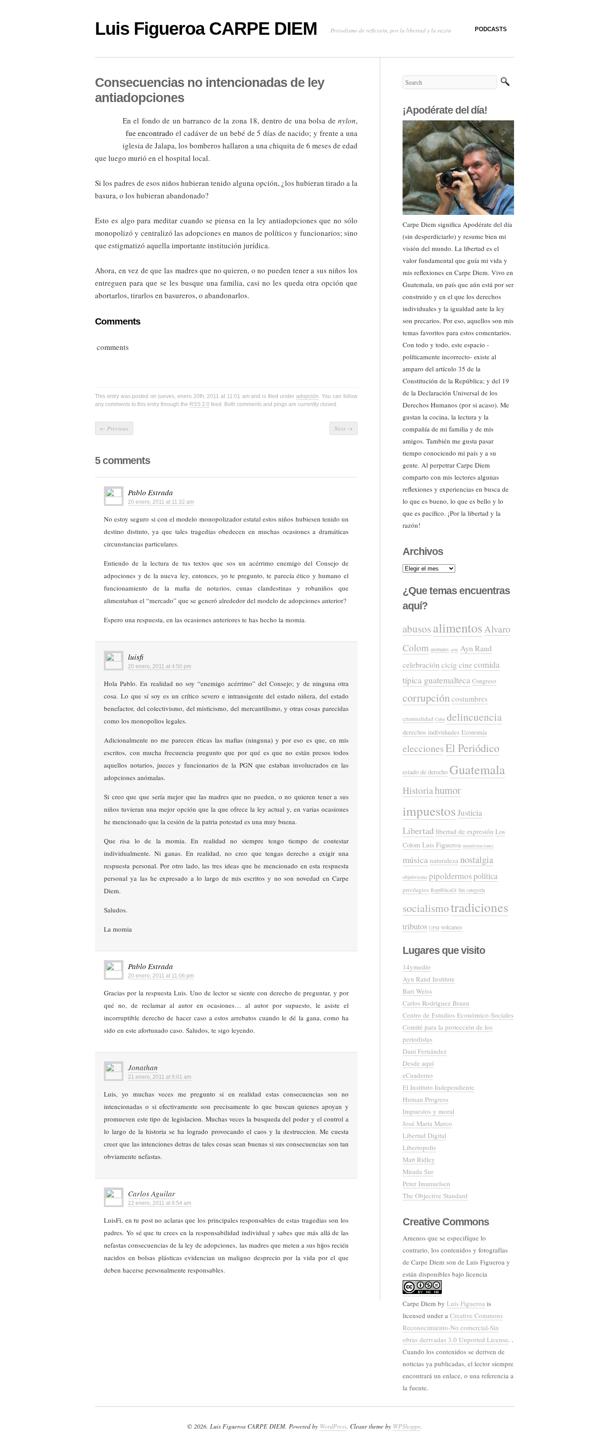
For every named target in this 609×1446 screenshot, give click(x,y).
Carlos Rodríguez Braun (436, 1002)
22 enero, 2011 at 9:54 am (159, 1203)
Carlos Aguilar (151, 1193)
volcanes (451, 927)
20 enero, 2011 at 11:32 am (161, 502)
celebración (421, 664)
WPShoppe (406, 1426)
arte (454, 649)
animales (440, 649)
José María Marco (427, 1123)
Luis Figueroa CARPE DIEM (206, 28)
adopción (307, 396)
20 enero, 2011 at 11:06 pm (161, 976)
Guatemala (477, 769)
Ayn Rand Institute (429, 978)
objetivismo (415, 877)
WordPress (333, 1426)
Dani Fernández (425, 1051)
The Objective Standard (435, 1195)
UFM (434, 927)
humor (448, 790)
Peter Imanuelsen (426, 1183)
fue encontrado (150, 133)
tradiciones (479, 907)
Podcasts (491, 29)
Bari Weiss (417, 990)
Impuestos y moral (428, 1111)
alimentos (457, 627)
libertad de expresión (465, 831)
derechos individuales (431, 731)
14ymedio (417, 966)
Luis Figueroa (441, 844)
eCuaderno (418, 1075)
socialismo (426, 908)
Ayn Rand (476, 648)
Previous (114, 428)
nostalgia (476, 859)
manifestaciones (478, 845)
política (485, 875)
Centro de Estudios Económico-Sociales (458, 1015)
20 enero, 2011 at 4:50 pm (159, 666)
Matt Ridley (419, 1159)
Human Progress (426, 1099)
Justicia (469, 812)
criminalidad (418, 719)
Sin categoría (471, 890)
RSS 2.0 (199, 404)
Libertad (418, 831)
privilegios (416, 890)
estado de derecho (425, 772)
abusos (417, 628)
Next (343, 428)
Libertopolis (419, 1147)
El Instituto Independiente (438, 1087)
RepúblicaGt (444, 890)
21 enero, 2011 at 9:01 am (159, 1077)
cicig (449, 664)
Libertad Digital (424, 1135)
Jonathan (143, 1067)
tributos (415, 926)
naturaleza (444, 860)
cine (465, 664)
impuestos (429, 810)
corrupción (426, 697)
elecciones (423, 748)
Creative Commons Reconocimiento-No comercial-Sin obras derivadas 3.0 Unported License (455, 1327)
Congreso (484, 681)
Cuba (440, 719)
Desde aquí (418, 1063)
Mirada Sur (418, 1171)
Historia (418, 790)
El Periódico (472, 747)
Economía (474, 732)
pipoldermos (450, 875)
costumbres (470, 699)
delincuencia (474, 717)
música (415, 860)
